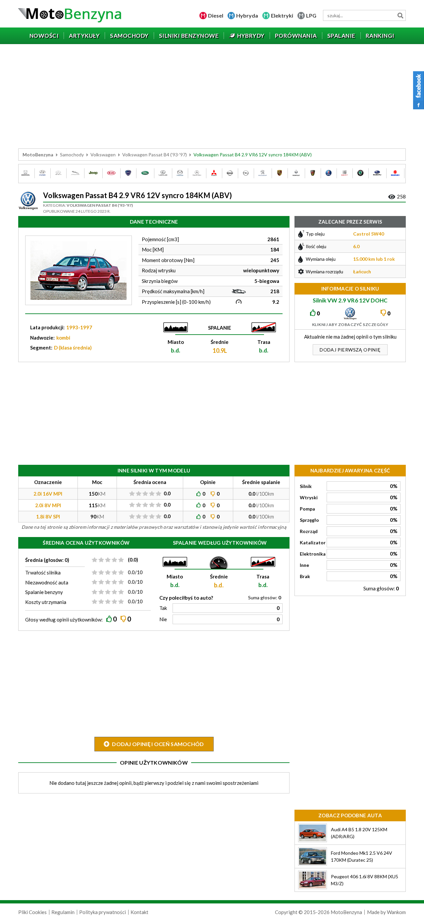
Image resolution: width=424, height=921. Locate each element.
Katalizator (313, 542)
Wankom (396, 912)
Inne (304, 565)
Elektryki (282, 15)
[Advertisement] (212, 97)
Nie (163, 619)
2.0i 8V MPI (48, 505)
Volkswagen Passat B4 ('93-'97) (154, 154)
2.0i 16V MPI (47, 494)
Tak (163, 608)
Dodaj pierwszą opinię (350, 349)
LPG (311, 15)
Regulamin (63, 912)
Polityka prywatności (102, 912)
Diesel (215, 15)
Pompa (307, 509)
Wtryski (309, 497)
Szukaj (400, 15)
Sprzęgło (309, 520)
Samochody (72, 154)
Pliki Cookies (32, 912)
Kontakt (139, 912)
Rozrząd (309, 531)
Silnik (306, 486)
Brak (305, 576)
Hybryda (247, 15)
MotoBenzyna (38, 154)
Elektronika (313, 554)
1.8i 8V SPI (48, 516)
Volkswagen (103, 154)
